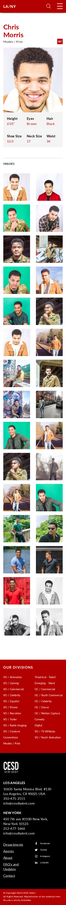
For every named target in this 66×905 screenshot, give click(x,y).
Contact (9, 875)
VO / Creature (11, 731)
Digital (38, 725)
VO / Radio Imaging (15, 725)
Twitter (43, 850)
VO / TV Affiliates (45, 731)
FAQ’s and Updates (11, 866)
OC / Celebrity (43, 701)
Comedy (39, 719)
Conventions (10, 737)
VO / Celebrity (11, 695)
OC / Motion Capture (47, 713)
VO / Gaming (11, 683)
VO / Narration (12, 713)
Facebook (45, 843)
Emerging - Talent (45, 683)
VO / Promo (10, 707)
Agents (8, 851)
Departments (13, 844)
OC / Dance (42, 707)
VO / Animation (12, 677)
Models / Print (11, 743)
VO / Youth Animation (48, 737)
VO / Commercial (13, 689)
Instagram (45, 856)
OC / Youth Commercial (49, 695)
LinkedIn (44, 862)
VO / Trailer (10, 719)
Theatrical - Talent (45, 677)
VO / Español (11, 701)
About (7, 857)
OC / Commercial (45, 689)
